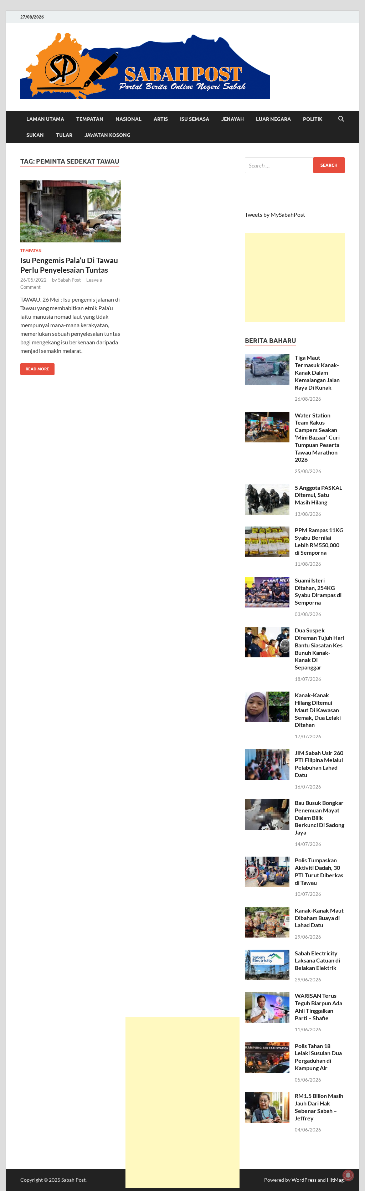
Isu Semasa (194, 119)
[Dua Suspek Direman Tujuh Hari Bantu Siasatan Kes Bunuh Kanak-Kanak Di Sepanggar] (267, 630)
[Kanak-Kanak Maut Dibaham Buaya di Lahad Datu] (267, 911)
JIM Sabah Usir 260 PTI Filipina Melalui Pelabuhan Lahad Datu (319, 763)
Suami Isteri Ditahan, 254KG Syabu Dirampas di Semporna (318, 591)
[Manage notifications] (348, 1175)
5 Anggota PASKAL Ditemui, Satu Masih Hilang (318, 495)
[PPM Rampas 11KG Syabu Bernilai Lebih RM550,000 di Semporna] (267, 530)
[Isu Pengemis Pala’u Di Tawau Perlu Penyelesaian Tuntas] (70, 211)
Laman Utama (45, 119)
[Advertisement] (295, 277)
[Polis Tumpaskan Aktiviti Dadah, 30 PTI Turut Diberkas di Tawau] (267, 860)
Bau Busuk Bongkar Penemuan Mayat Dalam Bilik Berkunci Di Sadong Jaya (319, 817)
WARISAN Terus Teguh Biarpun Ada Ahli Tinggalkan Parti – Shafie (318, 1006)
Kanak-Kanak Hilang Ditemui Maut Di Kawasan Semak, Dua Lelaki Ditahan (318, 710)
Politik (313, 119)
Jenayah (232, 119)
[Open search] (341, 119)
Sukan (35, 135)
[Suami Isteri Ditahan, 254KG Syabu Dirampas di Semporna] (267, 580)
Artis (161, 119)
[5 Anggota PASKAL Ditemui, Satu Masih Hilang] (267, 488)
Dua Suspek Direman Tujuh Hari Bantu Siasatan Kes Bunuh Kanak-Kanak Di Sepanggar (319, 649)
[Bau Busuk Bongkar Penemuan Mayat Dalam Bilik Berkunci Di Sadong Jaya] (267, 803)
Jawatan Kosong (107, 135)
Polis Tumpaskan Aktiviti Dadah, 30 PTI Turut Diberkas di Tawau (319, 871)
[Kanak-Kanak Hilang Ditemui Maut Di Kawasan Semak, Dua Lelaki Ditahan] (267, 695)
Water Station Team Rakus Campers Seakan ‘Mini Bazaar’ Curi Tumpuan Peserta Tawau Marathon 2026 (317, 437)
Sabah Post (69, 280)
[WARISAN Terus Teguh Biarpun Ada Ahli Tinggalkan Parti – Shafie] (267, 996)
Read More (34, 367)
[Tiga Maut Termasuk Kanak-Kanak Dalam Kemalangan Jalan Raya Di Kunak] (267, 358)
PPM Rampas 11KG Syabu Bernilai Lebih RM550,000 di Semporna (319, 541)
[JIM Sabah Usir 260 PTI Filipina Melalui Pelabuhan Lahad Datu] (267, 753)
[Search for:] (295, 165)
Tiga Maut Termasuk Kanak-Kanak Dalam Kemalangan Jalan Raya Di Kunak (317, 372)
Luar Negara (273, 119)
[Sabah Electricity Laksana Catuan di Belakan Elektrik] (267, 953)
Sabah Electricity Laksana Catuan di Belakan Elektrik (317, 960)
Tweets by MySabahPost (275, 214)
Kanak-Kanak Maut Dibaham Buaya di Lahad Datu (319, 918)
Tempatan (89, 119)
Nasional (128, 119)
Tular (64, 135)
